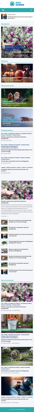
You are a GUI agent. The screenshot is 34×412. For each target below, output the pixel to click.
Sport (4, 75)
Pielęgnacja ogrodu (17, 46)
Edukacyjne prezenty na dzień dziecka (14, 103)
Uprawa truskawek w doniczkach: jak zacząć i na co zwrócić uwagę (20, 221)
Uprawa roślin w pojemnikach (9, 147)
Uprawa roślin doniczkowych (9, 146)
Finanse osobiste (11, 167)
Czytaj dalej (4, 216)
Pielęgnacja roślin (9, 47)
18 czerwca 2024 (8, 80)
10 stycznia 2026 (9, 55)
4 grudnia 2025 (6, 173)
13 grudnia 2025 (6, 153)
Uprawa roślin (7, 50)
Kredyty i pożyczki (27, 167)
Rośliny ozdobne (25, 157)
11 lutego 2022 (7, 125)
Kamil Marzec (19, 55)
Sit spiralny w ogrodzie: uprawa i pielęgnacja (15, 161)
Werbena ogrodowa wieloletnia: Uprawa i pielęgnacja (18, 250)
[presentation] (29, 24)
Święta (10, 101)
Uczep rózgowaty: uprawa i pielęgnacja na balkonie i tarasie (21, 242)
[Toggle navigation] (3, 10)
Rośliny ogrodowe (19, 47)
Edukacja (5, 101)
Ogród (9, 46)
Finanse (3, 167)
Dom (5, 46)
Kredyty (19, 167)
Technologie (12, 119)
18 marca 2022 (7, 105)
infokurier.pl (22, 409)
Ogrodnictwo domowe (14, 144)
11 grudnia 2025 (6, 163)
